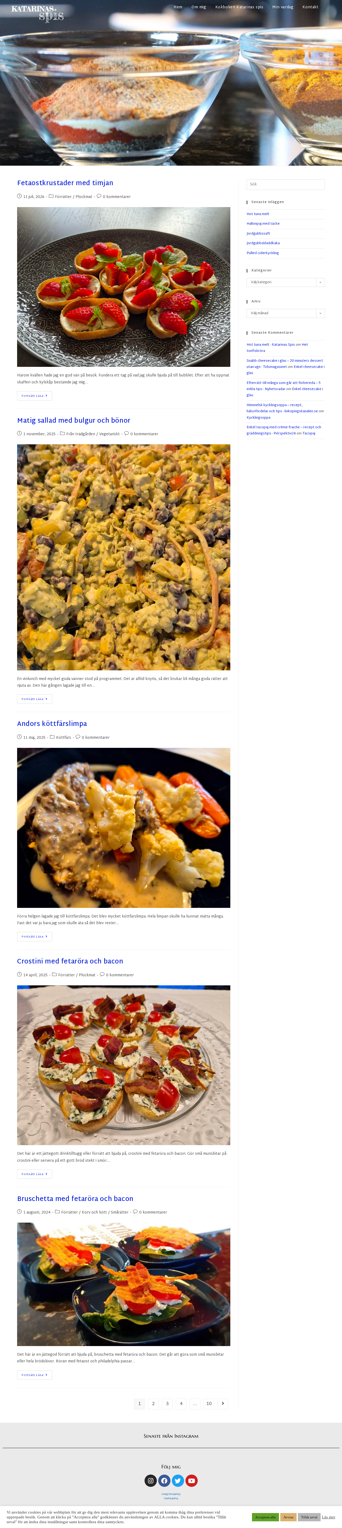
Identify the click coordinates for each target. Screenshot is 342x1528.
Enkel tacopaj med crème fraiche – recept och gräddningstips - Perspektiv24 (284, 430)
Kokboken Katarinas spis (239, 7)
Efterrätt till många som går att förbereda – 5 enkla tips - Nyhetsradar (284, 386)
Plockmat (84, 197)
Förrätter (63, 197)
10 (209, 1403)
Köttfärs (63, 737)
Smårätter (120, 1212)
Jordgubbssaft (258, 234)
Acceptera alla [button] (265, 1517)
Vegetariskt (109, 434)
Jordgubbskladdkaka (263, 243)
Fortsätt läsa (37, 395)
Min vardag (282, 7)
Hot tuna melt (258, 214)
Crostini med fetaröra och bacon (70, 962)
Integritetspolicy (171, 1494)
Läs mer (328, 1517)
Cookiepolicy (171, 1498)
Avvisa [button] (288, 1517)
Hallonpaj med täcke (263, 224)
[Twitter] (178, 1481)
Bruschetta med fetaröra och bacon (75, 1199)
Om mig (199, 7)
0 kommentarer (117, 197)
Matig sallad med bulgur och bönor (74, 421)
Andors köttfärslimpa (52, 724)
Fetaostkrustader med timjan (65, 183)
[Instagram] (151, 1481)
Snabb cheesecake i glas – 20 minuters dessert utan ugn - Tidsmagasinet (285, 364)
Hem (178, 7)
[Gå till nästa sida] (222, 1404)
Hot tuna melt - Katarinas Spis (271, 345)
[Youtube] (191, 1481)
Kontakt (310, 7)
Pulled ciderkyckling (263, 253)
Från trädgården (80, 434)
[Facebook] (164, 1481)
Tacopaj (308, 433)
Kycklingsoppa (258, 418)
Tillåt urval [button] (309, 1517)
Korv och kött (94, 1212)
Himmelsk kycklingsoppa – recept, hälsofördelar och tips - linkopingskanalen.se (282, 408)
